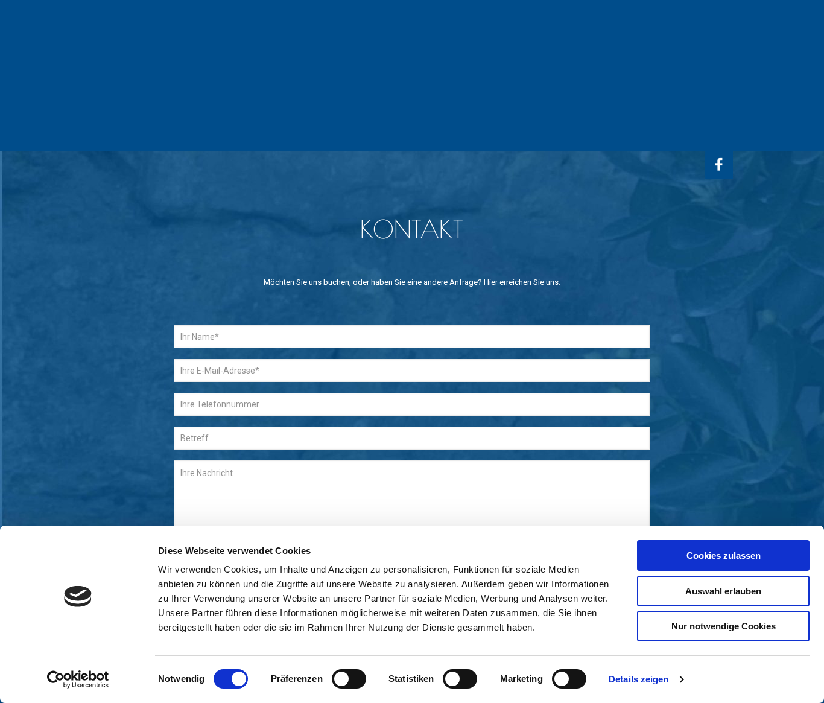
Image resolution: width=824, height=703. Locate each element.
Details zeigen (638, 679)
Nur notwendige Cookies (723, 626)
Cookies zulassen (723, 555)
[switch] (349, 679)
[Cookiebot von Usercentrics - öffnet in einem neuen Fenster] (78, 679)
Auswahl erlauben (723, 591)
